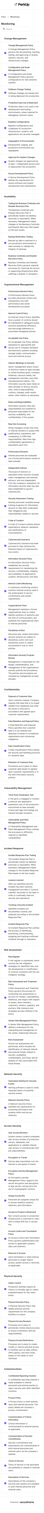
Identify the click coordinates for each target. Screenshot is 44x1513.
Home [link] (3, 17)
